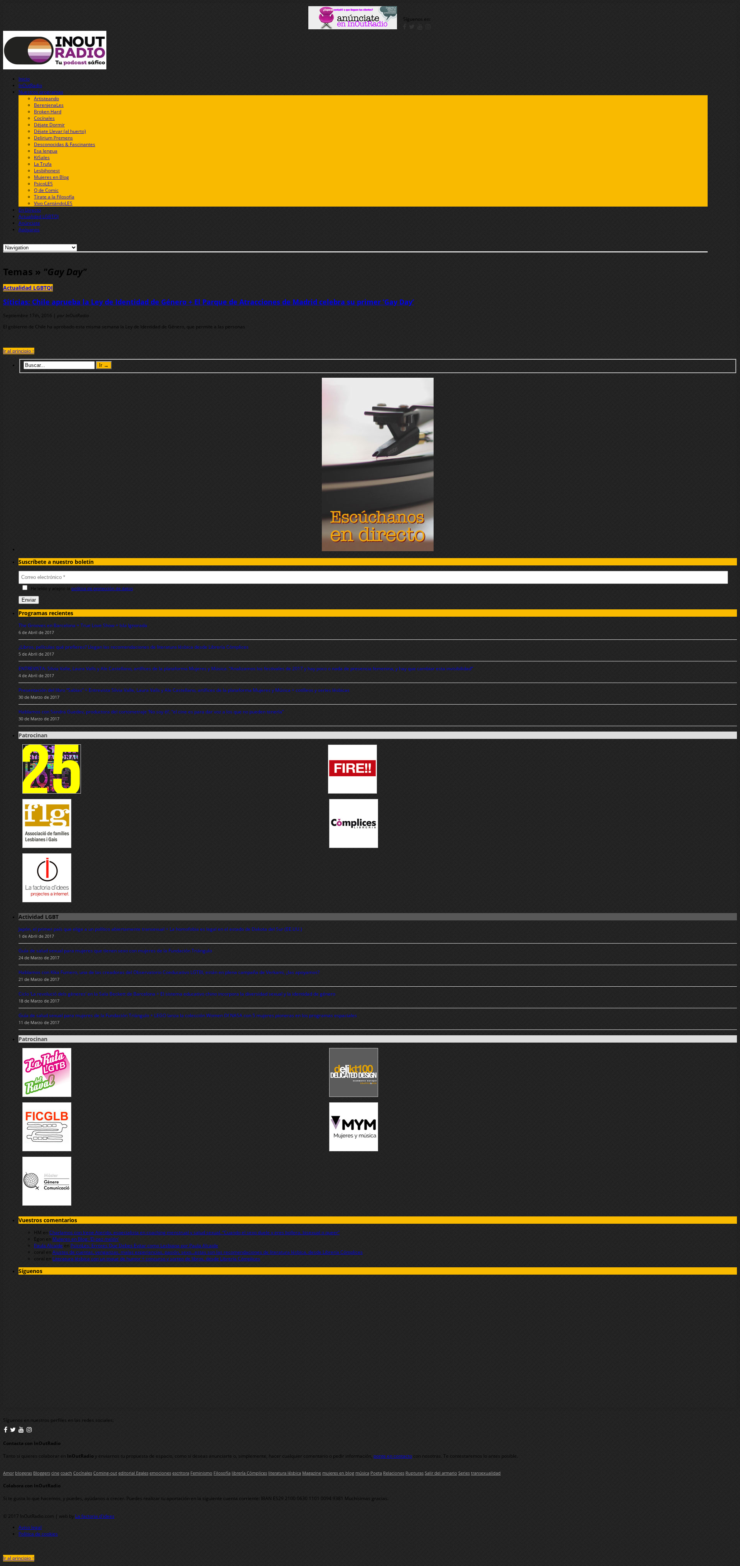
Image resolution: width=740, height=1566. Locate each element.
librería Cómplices (249, 1473)
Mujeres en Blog (51, 177)
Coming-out (105, 1473)
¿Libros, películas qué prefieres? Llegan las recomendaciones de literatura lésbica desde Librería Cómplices (133, 647)
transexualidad (486, 1473)
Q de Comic (46, 190)
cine (55, 1473)
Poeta (376, 1473)
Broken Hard (47, 111)
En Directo (29, 210)
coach (66, 1473)
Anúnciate (29, 223)
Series (464, 1473)
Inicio (24, 79)
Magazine (311, 1473)
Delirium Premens (53, 138)
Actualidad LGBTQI (38, 216)
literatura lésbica (284, 1473)
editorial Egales (133, 1473)
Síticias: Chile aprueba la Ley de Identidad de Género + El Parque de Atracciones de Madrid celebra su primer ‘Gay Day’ (208, 301)
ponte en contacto (392, 1456)
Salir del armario (441, 1473)
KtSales (42, 157)
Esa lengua (45, 151)
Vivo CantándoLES (53, 203)
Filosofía (222, 1473)
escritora (180, 1473)
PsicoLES (43, 183)
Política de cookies (38, 1534)
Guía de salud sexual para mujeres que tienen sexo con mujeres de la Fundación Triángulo (115, 950)
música (362, 1473)
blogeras (23, 1473)
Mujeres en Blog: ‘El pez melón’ (85, 1239)
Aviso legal (30, 1527)
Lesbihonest (47, 170)
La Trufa (43, 164)
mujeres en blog (338, 1473)
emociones (160, 1473)
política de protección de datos (102, 588)
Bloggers (41, 1473)
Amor (8, 1473)
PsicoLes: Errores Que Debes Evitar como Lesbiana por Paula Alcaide (144, 1245)
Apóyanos (29, 229)
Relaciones (393, 1473)
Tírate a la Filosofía (54, 196)
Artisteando (46, 98)
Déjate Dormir (49, 124)
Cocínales (44, 118)
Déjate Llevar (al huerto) (60, 131)
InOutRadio (30, 85)
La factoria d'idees (94, 1516)
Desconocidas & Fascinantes (64, 144)
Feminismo (201, 1473)
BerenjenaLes (49, 105)
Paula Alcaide (48, 1245)
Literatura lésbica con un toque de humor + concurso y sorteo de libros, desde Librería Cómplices (156, 1258)
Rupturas (414, 1473)
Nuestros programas (40, 92)
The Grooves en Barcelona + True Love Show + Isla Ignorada (82, 625)
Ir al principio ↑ (18, 351)
